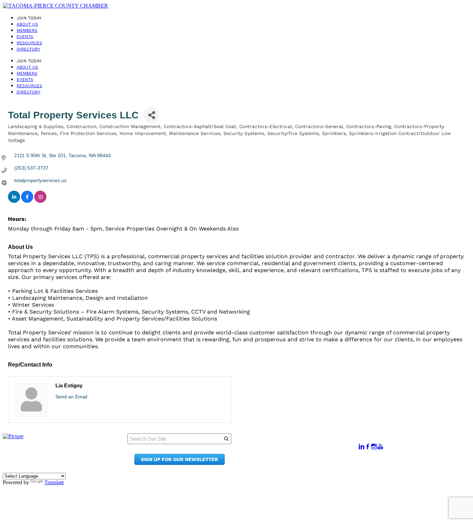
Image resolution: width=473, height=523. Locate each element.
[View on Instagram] (40, 201)
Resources (29, 42)
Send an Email (71, 396)
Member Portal (299, 443)
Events (25, 36)
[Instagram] (374, 447)
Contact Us (294, 456)
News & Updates (301, 450)
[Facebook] (368, 447)
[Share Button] (151, 115)
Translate (54, 482)
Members (27, 30)
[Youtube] (380, 447)
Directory (28, 49)
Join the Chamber (303, 463)
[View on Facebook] (27, 201)
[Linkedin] (361, 447)
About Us (27, 24)
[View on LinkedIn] (14, 201)
